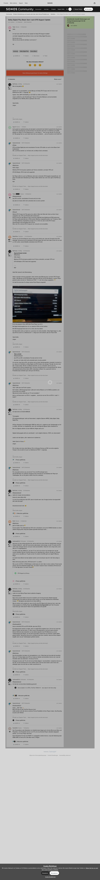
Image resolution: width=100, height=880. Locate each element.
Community (9, 14)
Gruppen (53, 9)
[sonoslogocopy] (50, 3)
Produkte (6, 3)
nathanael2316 (16, 541)
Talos (14, 27)
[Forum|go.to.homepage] (19, 9)
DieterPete (15, 236)
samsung (15, 51)
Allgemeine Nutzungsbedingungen (37, 755)
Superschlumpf (16, 143)
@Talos (14, 145)
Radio (26, 3)
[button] (77, 9)
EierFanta (15, 84)
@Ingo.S (15, 212)
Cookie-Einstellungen (53, 755)
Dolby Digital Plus (24, 51)
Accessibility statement (65, 755)
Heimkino (53, 14)
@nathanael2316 (17, 595)
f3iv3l (14, 521)
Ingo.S (14, 127)
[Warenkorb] (94, 3)
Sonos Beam (33, 51)
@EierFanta (16, 165)
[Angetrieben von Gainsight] (50, 752)
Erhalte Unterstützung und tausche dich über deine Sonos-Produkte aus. (31, 14)
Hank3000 (15, 728)
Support (21, 3)
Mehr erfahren (13, 3)
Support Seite (61, 9)
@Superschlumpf (17, 196)
